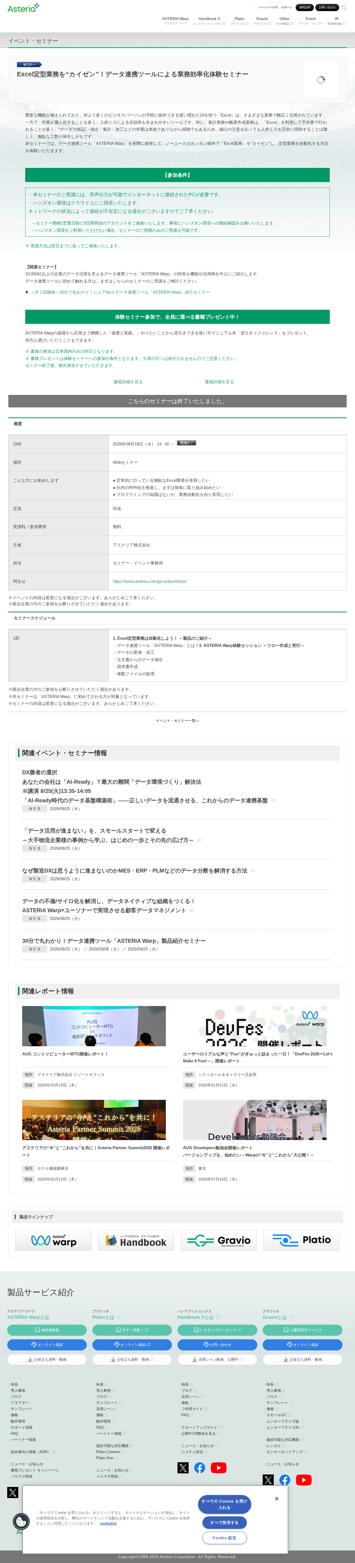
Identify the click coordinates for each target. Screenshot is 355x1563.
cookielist (108, 1523)
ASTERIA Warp (175, 20)
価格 (14, 1415)
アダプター (20, 1403)
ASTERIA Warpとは (28, 1317)
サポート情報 (21, 1427)
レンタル (274, 1446)
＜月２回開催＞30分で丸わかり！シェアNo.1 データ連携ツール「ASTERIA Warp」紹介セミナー (120, 292)
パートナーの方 (268, 7)
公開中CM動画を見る (198, 1433)
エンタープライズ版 (283, 1421)
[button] (21, 1522)
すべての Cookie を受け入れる (224, 1504)
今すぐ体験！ (133, 1330)
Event (310, 20)
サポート (286, 7)
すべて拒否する (224, 1522)
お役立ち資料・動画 (50, 1359)
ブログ (16, 1397)
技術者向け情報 (31, 1452)
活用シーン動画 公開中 (218, 1359)
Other (282, 20)
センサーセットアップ (285, 1452)
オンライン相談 (50, 1345)
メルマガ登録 (21, 1476)
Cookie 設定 (224, 1538)
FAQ (14, 1433)
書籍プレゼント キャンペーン (35, 1470)
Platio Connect (108, 1452)
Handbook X (207, 20)
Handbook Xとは (196, 1317)
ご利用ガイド (192, 1409)
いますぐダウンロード (218, 1330)
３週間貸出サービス (306, 1330)
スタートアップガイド (199, 1427)
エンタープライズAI (283, 1427)
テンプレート (21, 1409)
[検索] (344, 7)
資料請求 (304, 7)
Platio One (104, 1458)
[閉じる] (277, 1499)
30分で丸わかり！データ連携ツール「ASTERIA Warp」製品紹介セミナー (114, 941)
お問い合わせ (327, 7)
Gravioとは (275, 1317)
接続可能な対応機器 (112, 1446)
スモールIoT (276, 1415)
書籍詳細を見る (128, 381)
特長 (14, 1384)
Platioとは (103, 1317)
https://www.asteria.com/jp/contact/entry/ (149, 581)
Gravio (260, 20)
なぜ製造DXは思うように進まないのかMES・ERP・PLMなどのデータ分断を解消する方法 (134, 871)
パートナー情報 (23, 1440)
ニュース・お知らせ (27, 1464)
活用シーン (105, 1409)
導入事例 (18, 1390)
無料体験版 (50, 1330)
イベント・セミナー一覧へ (177, 721)
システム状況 (192, 1452)
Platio (237, 20)
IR (334, 20)
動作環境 (18, 1421)
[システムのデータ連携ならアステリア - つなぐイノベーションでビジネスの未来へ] (23, 6)
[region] (155, 1519)
